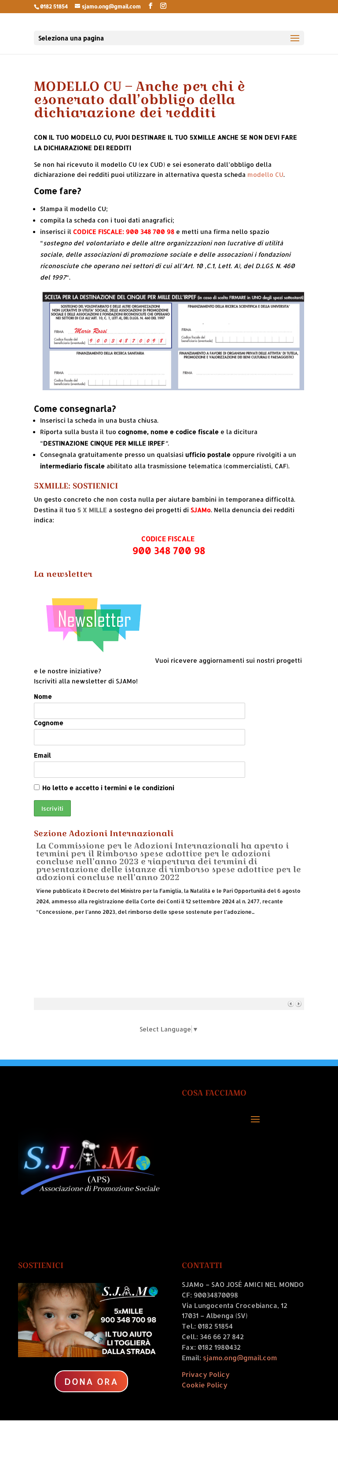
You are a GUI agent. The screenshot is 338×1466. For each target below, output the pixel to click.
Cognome (48, 722)
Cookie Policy (205, 1385)
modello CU (265, 174)
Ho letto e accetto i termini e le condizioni (108, 787)
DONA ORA (91, 1381)
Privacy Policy (206, 1374)
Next (298, 1003)
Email (42, 755)
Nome (43, 696)
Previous (290, 1003)
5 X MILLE (92, 510)
